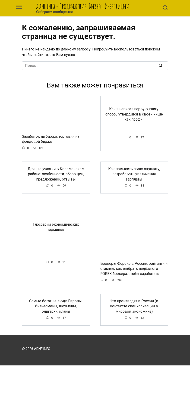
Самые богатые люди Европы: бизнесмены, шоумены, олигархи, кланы (55, 306)
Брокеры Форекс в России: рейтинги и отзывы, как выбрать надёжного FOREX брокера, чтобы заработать (134, 268)
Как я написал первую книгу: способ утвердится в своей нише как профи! (134, 114)
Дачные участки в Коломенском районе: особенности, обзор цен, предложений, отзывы (56, 174)
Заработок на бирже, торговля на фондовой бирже (50, 138)
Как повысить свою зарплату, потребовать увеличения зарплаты (134, 174)
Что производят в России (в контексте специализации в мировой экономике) (134, 306)
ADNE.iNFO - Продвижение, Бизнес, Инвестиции (82, 6)
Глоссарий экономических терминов (56, 227)
